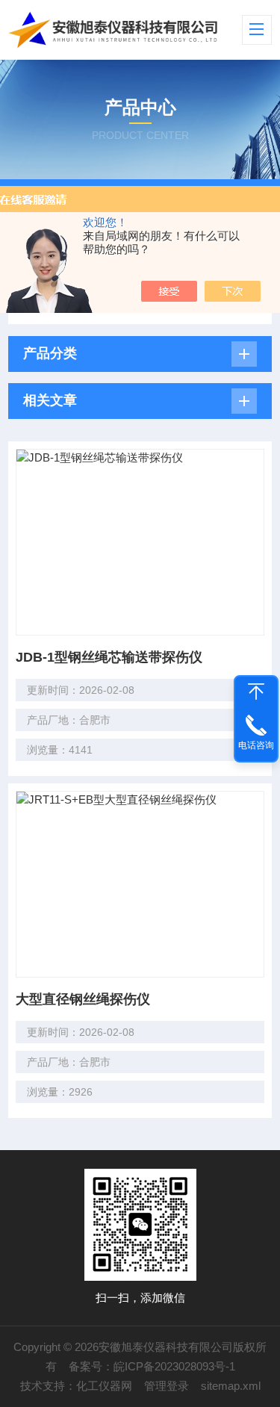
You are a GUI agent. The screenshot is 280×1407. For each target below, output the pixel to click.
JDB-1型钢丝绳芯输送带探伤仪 (109, 657)
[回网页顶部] (256, 691)
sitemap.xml (231, 1385)
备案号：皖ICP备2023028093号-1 (152, 1366)
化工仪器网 (104, 1385)
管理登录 (166, 1385)
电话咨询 (256, 745)
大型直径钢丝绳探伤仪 (83, 999)
